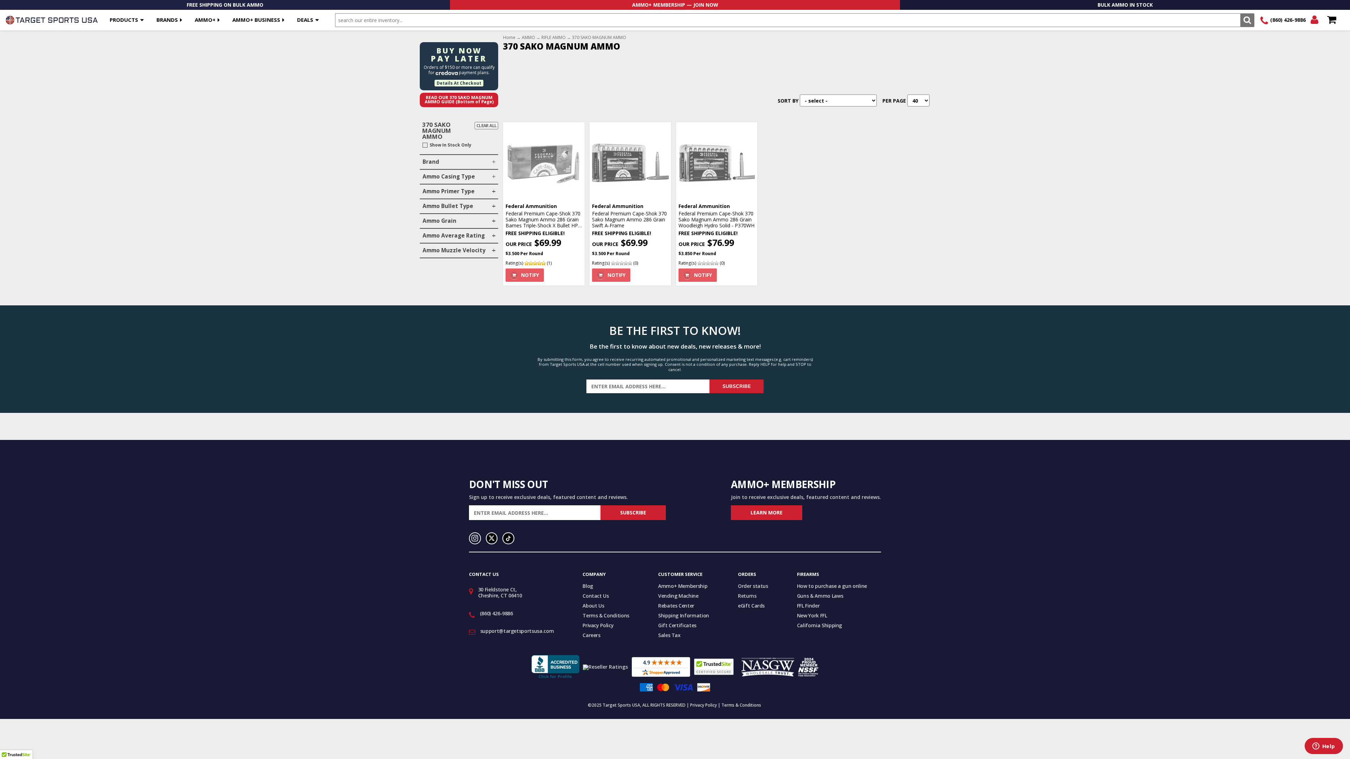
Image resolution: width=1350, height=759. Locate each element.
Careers (591, 635)
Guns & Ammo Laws (820, 595)
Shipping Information (683, 615)
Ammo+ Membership (682, 586)
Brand (431, 162)
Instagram (475, 538)
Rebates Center (676, 605)
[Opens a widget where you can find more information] (1323, 746)
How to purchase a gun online (832, 586)
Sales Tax (669, 635)
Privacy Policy (598, 625)
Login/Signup (1314, 20)
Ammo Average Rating (454, 235)
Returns (747, 595)
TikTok (508, 538)
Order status (753, 586)
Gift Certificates (677, 625)
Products (124, 19)
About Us (593, 605)
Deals (305, 19)
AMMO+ (205, 19)
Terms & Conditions (606, 615)
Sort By (788, 100)
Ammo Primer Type (449, 191)
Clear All (486, 126)
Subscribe (736, 386)
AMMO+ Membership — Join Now (675, 4)
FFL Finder (808, 605)
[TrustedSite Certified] (714, 667)
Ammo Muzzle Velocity (454, 250)
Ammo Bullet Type (448, 206)
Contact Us (596, 595)
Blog (588, 586)
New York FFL (812, 615)
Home (509, 37)
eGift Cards (751, 605)
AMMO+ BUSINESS (256, 19)
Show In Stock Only (450, 145)
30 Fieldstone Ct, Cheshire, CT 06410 (500, 592)
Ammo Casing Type (449, 176)
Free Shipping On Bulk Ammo (225, 4)
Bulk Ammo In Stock (1125, 4)
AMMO (528, 37)
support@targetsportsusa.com (517, 631)
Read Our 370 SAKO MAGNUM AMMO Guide (459, 100)
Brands (167, 19)
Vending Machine (678, 595)
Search (1247, 20)
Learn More (767, 512)
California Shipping (819, 625)
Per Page (894, 100)
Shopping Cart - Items (1331, 20)
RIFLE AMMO (553, 37)
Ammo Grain (439, 221)
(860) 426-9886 (1288, 20)
